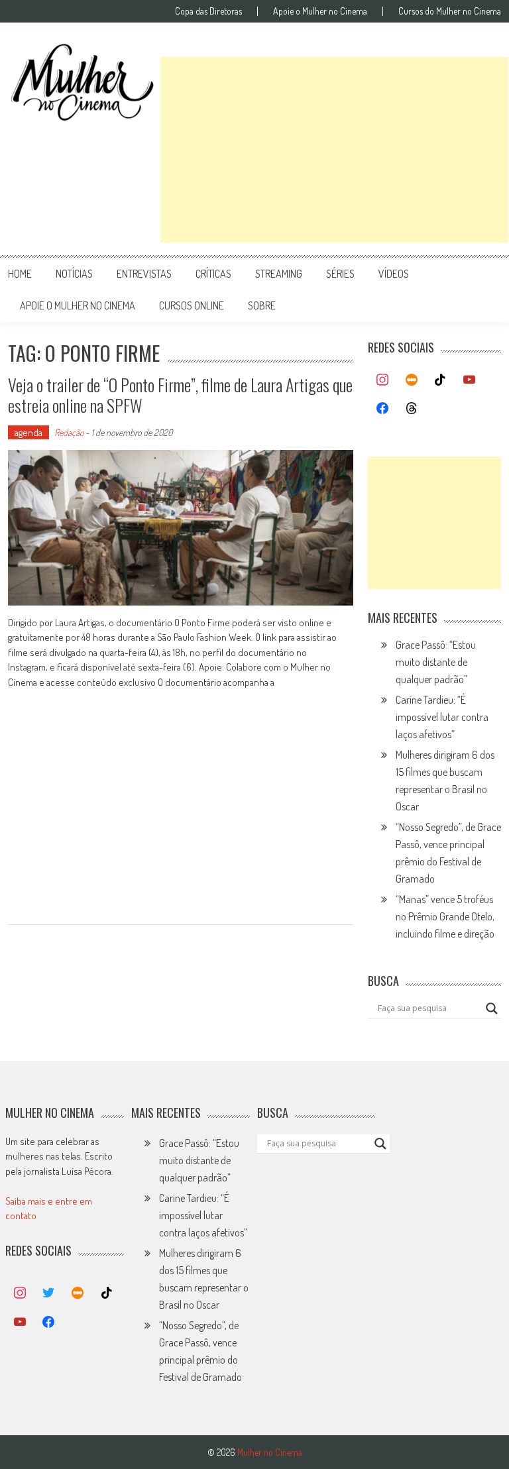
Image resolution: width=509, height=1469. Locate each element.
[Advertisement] (334, 150)
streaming (278, 273)
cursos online (191, 305)
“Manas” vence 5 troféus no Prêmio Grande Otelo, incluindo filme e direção (445, 916)
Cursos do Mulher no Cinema (449, 11)
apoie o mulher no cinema (77, 305)
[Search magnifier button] (491, 1008)
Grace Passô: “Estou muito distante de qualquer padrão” (436, 662)
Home (20, 273)
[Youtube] (469, 380)
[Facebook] (382, 408)
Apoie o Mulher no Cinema (320, 11)
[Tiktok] (440, 380)
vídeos (393, 273)
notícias (74, 273)
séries (340, 273)
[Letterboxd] (411, 380)
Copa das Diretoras (208, 11)
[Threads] (411, 408)
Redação (69, 432)
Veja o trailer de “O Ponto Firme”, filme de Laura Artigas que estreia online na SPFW (180, 395)
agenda (28, 432)
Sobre (262, 305)
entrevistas (144, 273)
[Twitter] (49, 1293)
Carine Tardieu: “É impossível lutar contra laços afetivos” (442, 717)
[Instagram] (382, 380)
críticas (213, 273)
